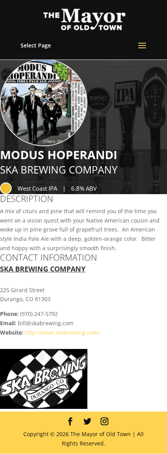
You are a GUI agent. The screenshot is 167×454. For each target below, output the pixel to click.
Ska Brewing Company (59, 170)
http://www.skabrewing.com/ (62, 332)
